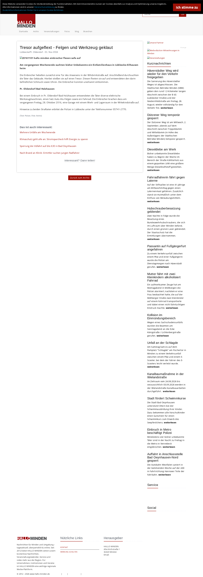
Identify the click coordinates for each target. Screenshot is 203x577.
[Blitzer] (161, 494)
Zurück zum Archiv (79, 177)
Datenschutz (74, 574)
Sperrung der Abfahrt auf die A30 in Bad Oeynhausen (48, 145)
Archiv (36, 31)
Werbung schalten (68, 552)
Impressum (55, 574)
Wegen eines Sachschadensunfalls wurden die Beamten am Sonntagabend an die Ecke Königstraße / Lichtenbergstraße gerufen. (165, 329)
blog (77, 31)
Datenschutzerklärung (44, 7)
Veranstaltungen (51, 31)
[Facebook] (161, 517)
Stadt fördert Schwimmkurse (166, 398)
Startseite (23, 31)
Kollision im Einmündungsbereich (161, 316)
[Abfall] (171, 494)
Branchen (87, 31)
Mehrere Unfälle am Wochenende (37, 132)
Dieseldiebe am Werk (161, 149)
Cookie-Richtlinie (89, 574)
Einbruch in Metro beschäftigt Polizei (159, 431)
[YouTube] (171, 517)
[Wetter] (151, 494)
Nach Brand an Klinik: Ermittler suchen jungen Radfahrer (50, 152)
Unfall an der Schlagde (162, 342)
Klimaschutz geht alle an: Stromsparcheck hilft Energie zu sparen (54, 139)
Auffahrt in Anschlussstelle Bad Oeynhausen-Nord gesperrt (165, 457)
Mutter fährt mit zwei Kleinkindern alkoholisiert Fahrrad (164, 277)
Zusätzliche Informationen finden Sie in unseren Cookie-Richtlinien (33, 10)
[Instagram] (151, 517)
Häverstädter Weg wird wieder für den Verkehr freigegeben (162, 74)
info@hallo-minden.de (120, 554)
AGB (65, 574)
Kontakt (64, 547)
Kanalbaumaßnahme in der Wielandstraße (165, 375)
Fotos (67, 31)
